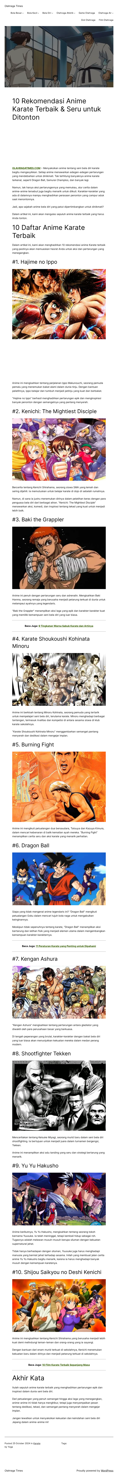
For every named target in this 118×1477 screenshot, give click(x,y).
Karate (36, 1443)
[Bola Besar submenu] (23, 13)
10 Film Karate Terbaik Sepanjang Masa (66, 1364)
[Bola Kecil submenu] (38, 13)
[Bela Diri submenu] (52, 13)
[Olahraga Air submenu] (112, 13)
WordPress (107, 1470)
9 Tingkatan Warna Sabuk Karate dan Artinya (66, 625)
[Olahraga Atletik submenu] (74, 13)
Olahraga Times (14, 5)
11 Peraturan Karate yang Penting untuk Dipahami (66, 946)
